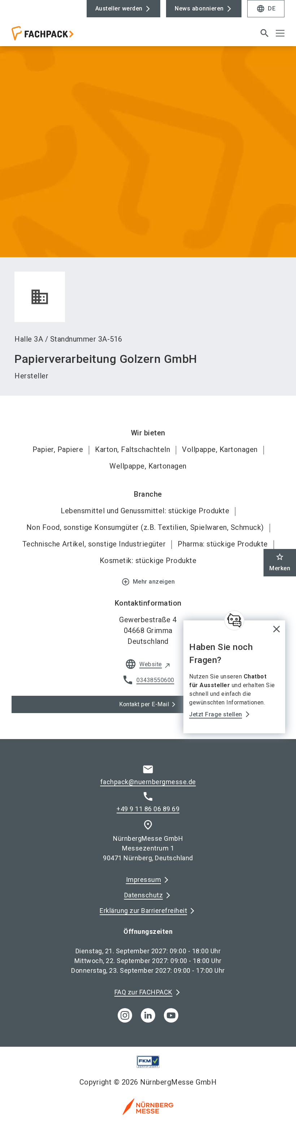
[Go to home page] (77, 36)
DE (265, 8)
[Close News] (234, 620)
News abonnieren (199, 8)
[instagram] (125, 1015)
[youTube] (171, 1015)
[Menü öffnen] (280, 33)
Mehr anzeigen (148, 581)
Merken (279, 562)
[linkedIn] (148, 1015)
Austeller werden (119, 8)
